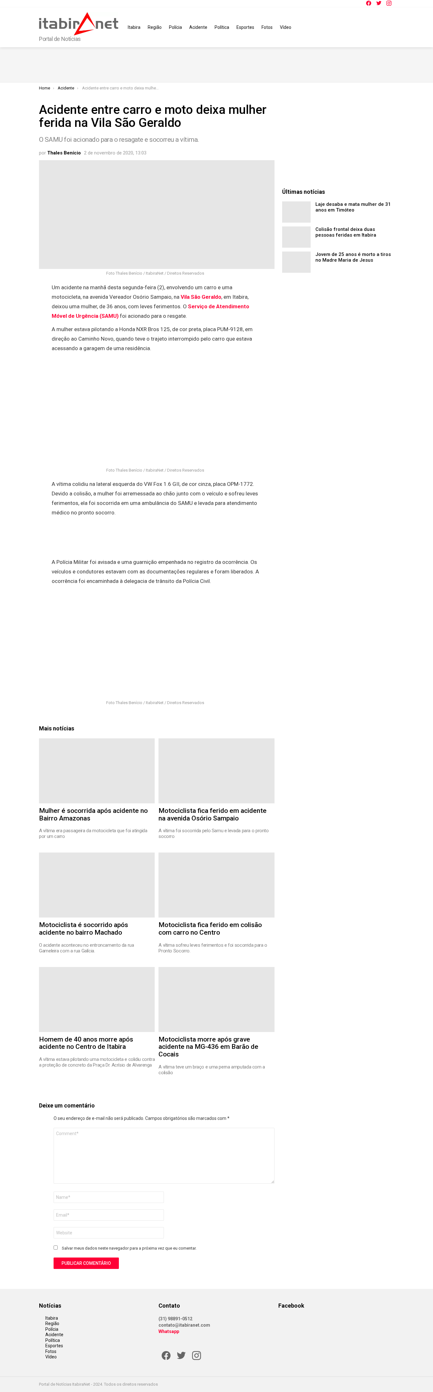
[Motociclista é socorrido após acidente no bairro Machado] (97, 885)
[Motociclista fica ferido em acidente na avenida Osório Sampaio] (216, 770)
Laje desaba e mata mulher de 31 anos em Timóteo (353, 207)
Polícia (175, 27)
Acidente (198, 27)
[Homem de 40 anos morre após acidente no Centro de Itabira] (97, 999)
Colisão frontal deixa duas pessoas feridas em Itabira (345, 232)
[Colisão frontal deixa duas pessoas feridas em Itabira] (296, 237)
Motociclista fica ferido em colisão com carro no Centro (210, 928)
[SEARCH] (390, 27)
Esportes (245, 27)
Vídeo (285, 27)
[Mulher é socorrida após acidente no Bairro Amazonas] (97, 770)
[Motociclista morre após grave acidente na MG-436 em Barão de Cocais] (216, 999)
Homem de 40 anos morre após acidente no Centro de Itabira (86, 1043)
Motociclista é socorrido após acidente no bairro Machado (83, 928)
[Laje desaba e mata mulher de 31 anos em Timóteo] (296, 212)
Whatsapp (168, 1331)
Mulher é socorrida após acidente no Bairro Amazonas (93, 814)
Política (222, 27)
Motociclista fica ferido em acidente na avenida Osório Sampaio (212, 814)
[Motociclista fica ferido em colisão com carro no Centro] (216, 885)
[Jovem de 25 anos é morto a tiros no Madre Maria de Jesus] (296, 262)
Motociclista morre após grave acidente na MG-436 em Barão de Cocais (208, 1047)
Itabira (134, 27)
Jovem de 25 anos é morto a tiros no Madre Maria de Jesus (353, 257)
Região (155, 27)
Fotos (267, 27)
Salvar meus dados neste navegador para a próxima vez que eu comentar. (129, 1248)
